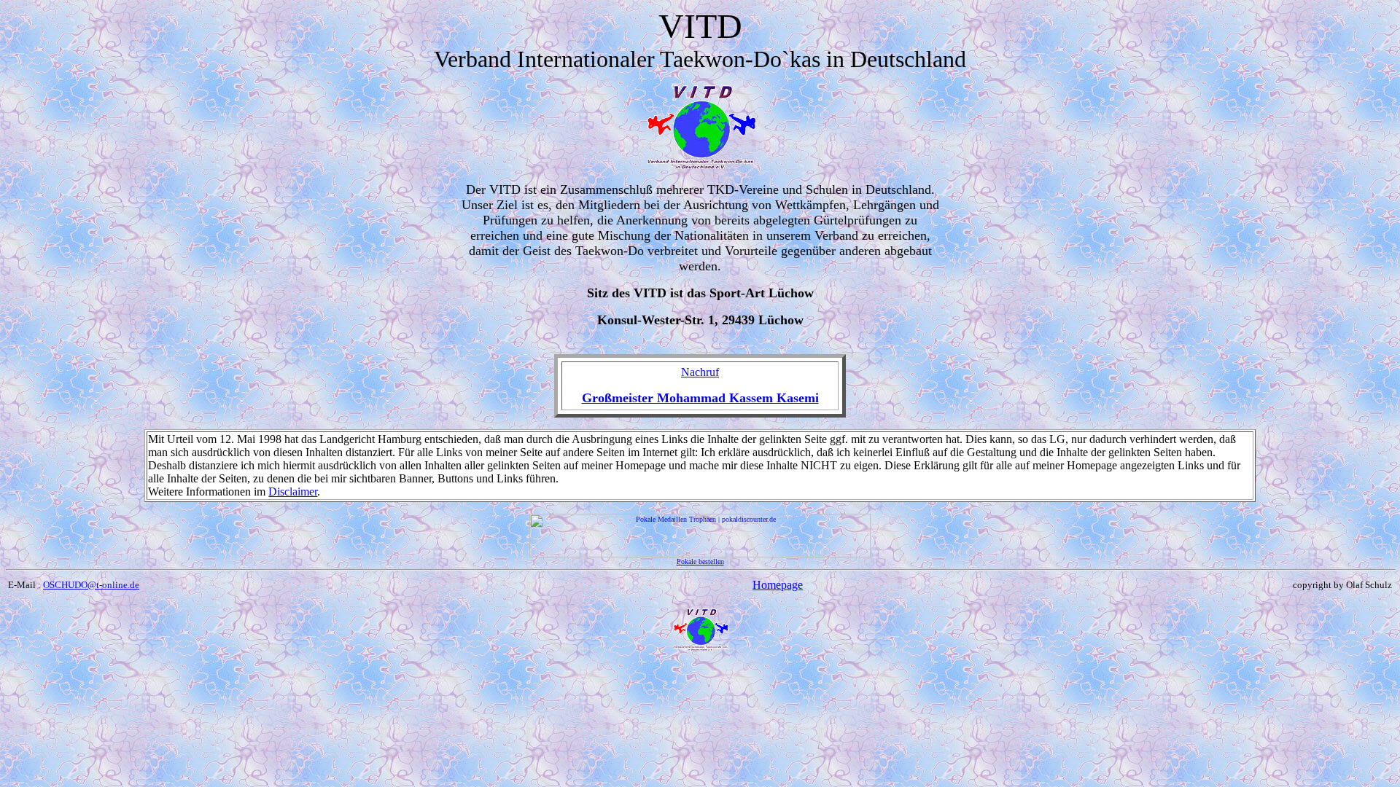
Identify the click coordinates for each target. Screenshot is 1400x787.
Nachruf (700, 372)
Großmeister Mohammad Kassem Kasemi (700, 398)
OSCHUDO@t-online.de (91, 584)
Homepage (777, 585)
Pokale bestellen (700, 561)
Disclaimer (292, 491)
